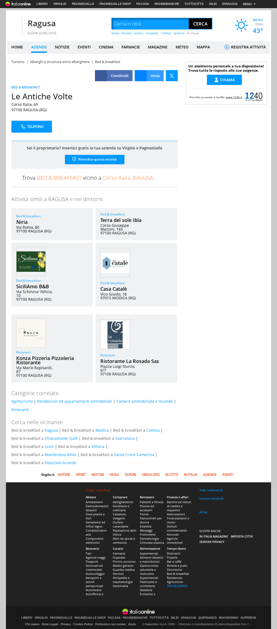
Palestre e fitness (151, 502)
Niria (22, 222)
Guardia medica (124, 570)
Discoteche (174, 570)
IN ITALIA (193, 33)
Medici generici (123, 566)
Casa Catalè (113, 289)
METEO (182, 47)
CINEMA (106, 47)
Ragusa (42, 23)
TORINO (166, 33)
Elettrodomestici (97, 506)
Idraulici (91, 510)
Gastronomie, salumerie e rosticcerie (149, 570)
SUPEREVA (248, 617)
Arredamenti (94, 502)
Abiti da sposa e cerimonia (124, 540)
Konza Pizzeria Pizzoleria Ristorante (45, 360)
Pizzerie (172, 557)
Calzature (119, 514)
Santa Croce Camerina (134, 454)
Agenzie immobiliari (175, 540)
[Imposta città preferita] (14, 24)
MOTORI (97, 474)
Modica (102, 430)
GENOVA (178, 33)
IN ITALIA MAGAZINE (213, 536)
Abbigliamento (123, 502)
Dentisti (118, 574)
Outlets (118, 522)
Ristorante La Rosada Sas (129, 361)
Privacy (66, 624)
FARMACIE (130, 47)
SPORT (81, 474)
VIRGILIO (60, 3)
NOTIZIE (62, 47)
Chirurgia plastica (152, 542)
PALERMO (152, 33)
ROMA (115, 33)
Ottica (117, 534)
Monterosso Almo (60, 454)
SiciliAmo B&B (32, 286)
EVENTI (84, 47)
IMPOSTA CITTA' (242, 536)
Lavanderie (120, 526)
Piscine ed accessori (147, 508)
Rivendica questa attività (97, 159)
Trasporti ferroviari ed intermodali (94, 565)
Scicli (49, 446)
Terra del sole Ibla (120, 220)
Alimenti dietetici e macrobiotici (151, 559)
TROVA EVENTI (177, 586)
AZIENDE (39, 47)
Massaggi (146, 530)
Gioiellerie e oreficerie (121, 508)
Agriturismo (22, 401)
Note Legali (50, 624)
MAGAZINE (157, 47)
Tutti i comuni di (211, 490)
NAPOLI (139, 33)
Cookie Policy (83, 624)
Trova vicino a (87, 177)
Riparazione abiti (124, 530)
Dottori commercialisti (177, 528)
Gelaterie (146, 590)
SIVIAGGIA (230, 3)
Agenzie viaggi (95, 557)
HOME (17, 47)
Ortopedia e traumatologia (123, 580)
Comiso (153, 430)
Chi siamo (32, 624)
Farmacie (119, 553)
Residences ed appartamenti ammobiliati (74, 401)
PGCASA (142, 3)
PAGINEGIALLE (83, 3)
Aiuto (132, 624)
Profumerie (148, 534)
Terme (144, 514)
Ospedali (119, 557)
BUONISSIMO (228, 617)
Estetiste (145, 526)
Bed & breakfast (28, 216)
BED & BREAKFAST (25, 87)
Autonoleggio (95, 574)
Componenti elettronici (94, 540)
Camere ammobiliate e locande (144, 401)
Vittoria (97, 446)
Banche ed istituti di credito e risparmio (179, 506)
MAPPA (203, 47)
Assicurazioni (176, 514)
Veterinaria (120, 586)
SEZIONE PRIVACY (212, 542)
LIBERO (42, 3)
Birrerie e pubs (177, 566)
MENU (247, 4)
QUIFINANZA (207, 617)
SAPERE (130, 474)
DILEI (213, 3)
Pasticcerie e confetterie (148, 584)
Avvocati (173, 534)
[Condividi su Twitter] (172, 75)
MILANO (126, 33)
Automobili (93, 590)
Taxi (88, 553)
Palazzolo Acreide (60, 462)
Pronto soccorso (124, 561)
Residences (174, 578)
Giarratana (125, 438)
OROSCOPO (151, 474)
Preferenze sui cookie (110, 624)
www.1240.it (234, 97)
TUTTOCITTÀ (194, 3)
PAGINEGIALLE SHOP (115, 3)
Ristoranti (23, 352)
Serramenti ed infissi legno (95, 524)
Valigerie (119, 518)
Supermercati (149, 553)
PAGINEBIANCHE (166, 3)
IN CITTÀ (171, 474)
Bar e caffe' (174, 561)
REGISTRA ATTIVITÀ (248, 47)
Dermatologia (149, 538)
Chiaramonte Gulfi (61, 438)
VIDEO (114, 474)
